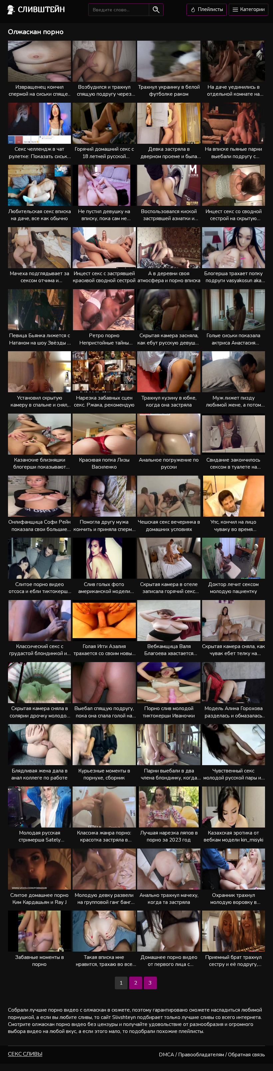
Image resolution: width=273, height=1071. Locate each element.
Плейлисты (209, 9)
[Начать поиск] (156, 9)
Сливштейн (41, 9)
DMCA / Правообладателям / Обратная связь (212, 1054)
